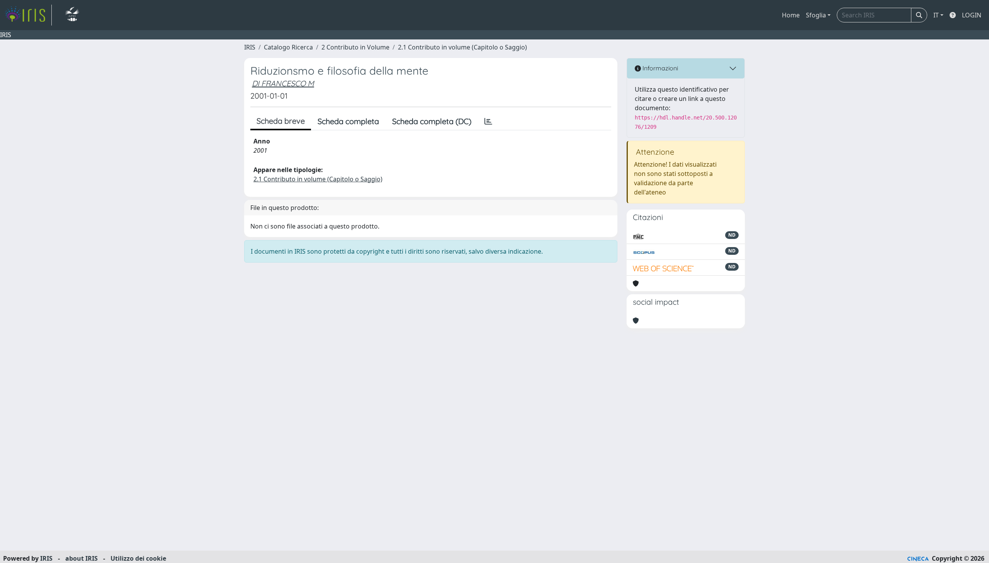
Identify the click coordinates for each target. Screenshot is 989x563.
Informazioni (659, 68)
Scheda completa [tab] (348, 121)
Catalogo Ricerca (288, 47)
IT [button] (936, 15)
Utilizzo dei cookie (138, 558)
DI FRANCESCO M (283, 83)
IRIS (249, 47)
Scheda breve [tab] (281, 121)
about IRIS (81, 558)
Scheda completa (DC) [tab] (431, 121)
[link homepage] (28, 15)
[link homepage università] (72, 15)
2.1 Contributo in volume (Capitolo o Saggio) (462, 47)
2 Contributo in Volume (355, 47)
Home (791, 15)
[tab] (488, 121)
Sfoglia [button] (816, 15)
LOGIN (971, 15)
